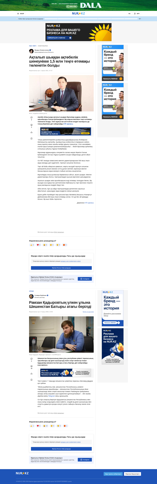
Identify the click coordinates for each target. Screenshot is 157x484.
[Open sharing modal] (31, 132)
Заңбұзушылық (43, 46)
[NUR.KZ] (78, 13)
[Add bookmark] (31, 138)
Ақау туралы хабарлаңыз (113, 474)
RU (129, 13)
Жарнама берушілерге (132, 474)
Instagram (86, 279)
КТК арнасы (89, 203)
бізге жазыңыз (59, 232)
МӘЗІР (22, 13)
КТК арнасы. (68, 124)
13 (46, 426)
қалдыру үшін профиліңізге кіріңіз (71, 261)
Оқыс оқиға (32, 46)
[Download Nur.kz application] (78, 5)
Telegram (51, 396)
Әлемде (31, 291)
